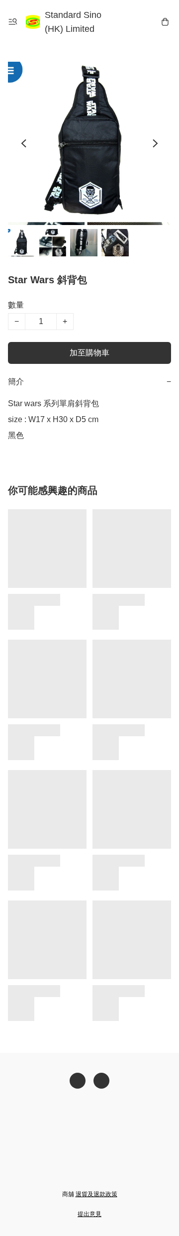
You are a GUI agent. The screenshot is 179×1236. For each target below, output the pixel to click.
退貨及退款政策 (96, 1194)
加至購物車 (89, 352)
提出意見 (89, 1214)
